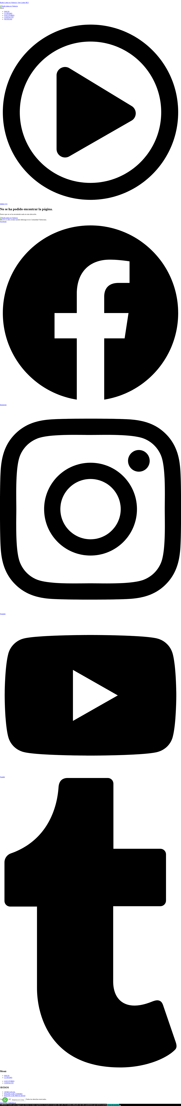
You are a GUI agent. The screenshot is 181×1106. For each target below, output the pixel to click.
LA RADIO (8, 13)
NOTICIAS (8, 19)
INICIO (6, 11)
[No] (120, 1105)
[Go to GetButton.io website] (5, 1104)
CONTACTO (9, 17)
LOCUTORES (9, 15)
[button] (90, 8)
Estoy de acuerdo (113, 1105)
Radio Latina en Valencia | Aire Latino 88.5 (14, 2)
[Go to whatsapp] (5, 1099)
